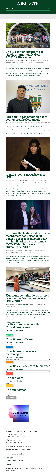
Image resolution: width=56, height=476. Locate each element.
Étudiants (32, 122)
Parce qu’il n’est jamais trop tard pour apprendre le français (26, 118)
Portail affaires (22, 65)
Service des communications (14, 60)
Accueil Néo (32, 60)
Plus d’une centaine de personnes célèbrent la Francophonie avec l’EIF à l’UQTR (27, 298)
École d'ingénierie (14, 62)
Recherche (29, 65)
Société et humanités (11, 185)
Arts (30, 180)
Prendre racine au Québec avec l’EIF (25, 176)
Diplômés (44, 180)
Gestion (42, 62)
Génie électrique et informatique (32, 62)
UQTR (45, 65)
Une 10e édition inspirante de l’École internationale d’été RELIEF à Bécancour (24, 54)
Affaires (37, 60)
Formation (21, 62)
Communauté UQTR (37, 180)
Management (15, 65)
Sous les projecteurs (26, 252)
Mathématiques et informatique (30, 182)
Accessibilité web (25, 449)
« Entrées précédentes (13, 322)
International (9, 65)
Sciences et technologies (38, 65)
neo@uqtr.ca (10, 458)
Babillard (38, 304)
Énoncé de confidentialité (13, 449)
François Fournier (11, 122)
